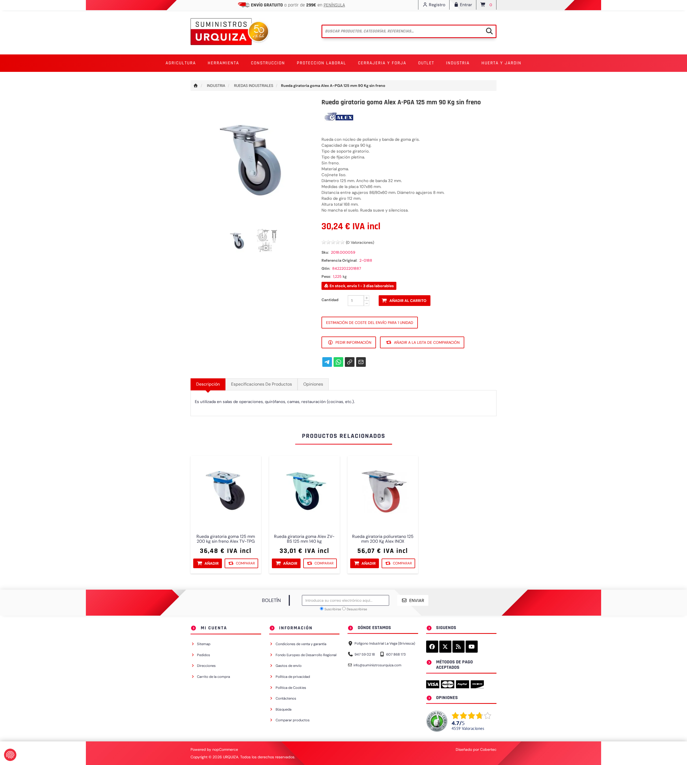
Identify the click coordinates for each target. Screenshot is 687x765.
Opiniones (313, 384)
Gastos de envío (289, 665)
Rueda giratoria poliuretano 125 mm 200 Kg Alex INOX (383, 539)
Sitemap (203, 644)
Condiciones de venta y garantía (301, 644)
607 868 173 (396, 654)
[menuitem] (181, 63)
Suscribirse (332, 609)
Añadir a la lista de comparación (427, 342)
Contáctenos (286, 698)
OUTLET (426, 63)
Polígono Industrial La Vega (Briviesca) (385, 643)
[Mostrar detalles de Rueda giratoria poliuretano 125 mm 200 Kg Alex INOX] (383, 491)
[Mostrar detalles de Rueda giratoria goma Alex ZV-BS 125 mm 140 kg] (304, 491)
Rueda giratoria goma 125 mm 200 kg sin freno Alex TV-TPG (225, 539)
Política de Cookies (291, 687)
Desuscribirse (357, 609)
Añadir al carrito (407, 300)
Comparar (245, 563)
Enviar (416, 600)
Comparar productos (293, 720)
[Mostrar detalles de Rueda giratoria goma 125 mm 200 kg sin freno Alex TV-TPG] (226, 491)
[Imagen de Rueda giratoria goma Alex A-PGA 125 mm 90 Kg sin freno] (238, 240)
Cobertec (488, 749)
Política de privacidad (293, 676)
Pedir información (353, 342)
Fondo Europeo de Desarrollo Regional (306, 655)
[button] (181, 63)
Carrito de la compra (213, 676)
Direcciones (206, 665)
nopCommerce (225, 749)
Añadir (211, 563)
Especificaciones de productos (261, 384)
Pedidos (203, 655)
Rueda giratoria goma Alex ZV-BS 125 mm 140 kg (304, 539)
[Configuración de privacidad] (10, 755)
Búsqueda (283, 709)
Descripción (208, 384)
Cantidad (329, 299)
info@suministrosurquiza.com (377, 665)
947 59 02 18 (365, 654)
